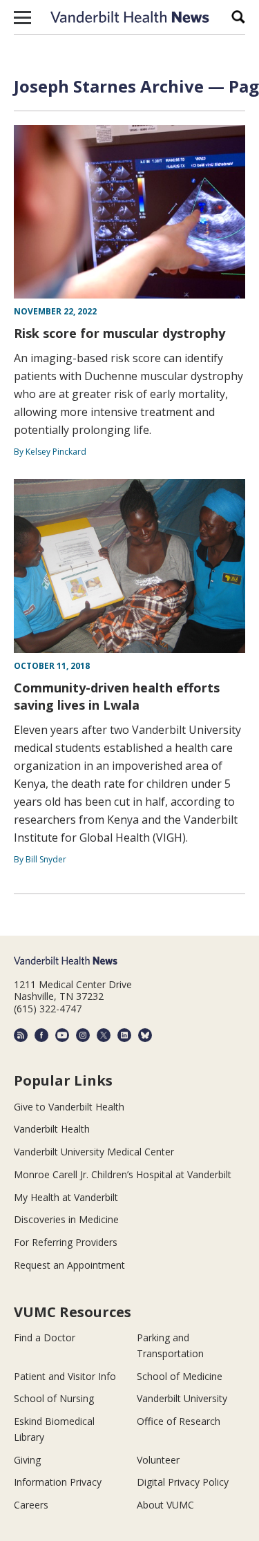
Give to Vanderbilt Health (69, 1106)
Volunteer (158, 1459)
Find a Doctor (44, 1337)
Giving (27, 1459)
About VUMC (165, 1504)
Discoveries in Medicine (66, 1219)
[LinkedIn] (124, 1035)
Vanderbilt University (182, 1398)
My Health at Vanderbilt (66, 1197)
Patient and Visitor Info (65, 1376)
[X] (104, 1035)
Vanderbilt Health (52, 1128)
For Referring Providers (65, 1242)
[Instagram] (83, 1035)
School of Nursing (54, 1398)
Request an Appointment (69, 1264)
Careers (31, 1504)
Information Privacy (58, 1481)
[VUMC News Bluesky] (145, 1035)
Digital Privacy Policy (183, 1481)
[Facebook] (41, 1035)
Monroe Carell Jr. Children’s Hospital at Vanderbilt (122, 1174)
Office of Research (178, 1421)
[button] (22, 17)
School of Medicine (179, 1376)
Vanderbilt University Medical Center (94, 1151)
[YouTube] (62, 1035)
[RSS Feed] (21, 1035)
